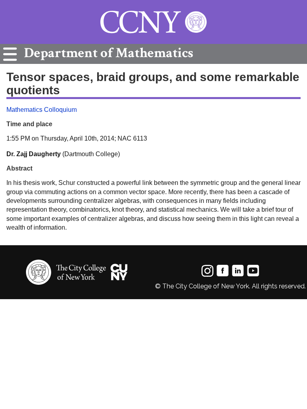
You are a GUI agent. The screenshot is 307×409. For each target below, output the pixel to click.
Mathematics (108, 53)
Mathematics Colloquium (41, 109)
